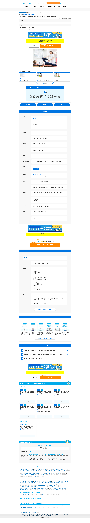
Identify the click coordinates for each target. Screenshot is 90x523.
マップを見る (35, 168)
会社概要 (45, 104)
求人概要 (28, 104)
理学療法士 (24, 515)
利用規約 (51, 514)
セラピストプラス (60, 515)
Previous (37, 83)
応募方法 (62, 104)
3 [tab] (45, 83)
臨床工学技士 (43, 515)
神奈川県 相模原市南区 (37, 167)
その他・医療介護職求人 (35, 8)
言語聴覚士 (33, 515)
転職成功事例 (42, 6)
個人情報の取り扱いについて (45, 514)
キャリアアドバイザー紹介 (57, 6)
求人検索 (34, 6)
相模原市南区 (48, 8)
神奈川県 (41, 8)
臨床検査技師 (38, 515)
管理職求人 (21, 29)
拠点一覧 (64, 6)
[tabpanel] (45, 58)
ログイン (64, 2)
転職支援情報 (49, 6)
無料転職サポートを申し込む (53, 2)
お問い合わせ (56, 514)
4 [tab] (46, 83)
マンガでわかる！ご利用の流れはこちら (45, 338)
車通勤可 (31, 29)
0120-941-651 (40, 3)
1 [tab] (43, 83)
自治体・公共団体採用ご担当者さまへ (34, 514)
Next (53, 83)
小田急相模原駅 (41, 176)
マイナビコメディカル (22, 8)
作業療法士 (29, 515)
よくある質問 (66, 514)
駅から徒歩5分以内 (26, 29)
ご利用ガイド (27, 6)
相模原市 (45, 8)
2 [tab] (44, 83)
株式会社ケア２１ (27, 257)
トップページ (22, 6)
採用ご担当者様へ (57, 0)
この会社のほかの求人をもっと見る (45, 309)
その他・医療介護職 (28, 8)
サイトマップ (61, 514)
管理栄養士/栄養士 (54, 515)
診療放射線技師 (48, 515)
